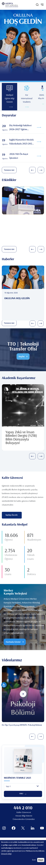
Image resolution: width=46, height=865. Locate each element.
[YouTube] (42, 828)
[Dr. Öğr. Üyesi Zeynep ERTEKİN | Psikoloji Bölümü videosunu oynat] (23, 694)
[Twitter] (23, 828)
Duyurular (9, 115)
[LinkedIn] (32, 828)
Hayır (40, 860)
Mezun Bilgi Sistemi (23, 816)
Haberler (8, 259)
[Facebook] (13, 828)
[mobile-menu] (42, 5)
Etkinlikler (9, 180)
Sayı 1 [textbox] (8, 786)
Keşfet (22, 356)
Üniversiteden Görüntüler (24, 819)
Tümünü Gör (9, 170)
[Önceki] (32, 170)
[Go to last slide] (32, 737)
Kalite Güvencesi (24, 812)
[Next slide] (41, 737)
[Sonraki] (41, 170)
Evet (34, 860)
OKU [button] (21, 794)
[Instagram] (4, 828)
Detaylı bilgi (6, 854)
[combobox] (23, 786)
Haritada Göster (13, 642)
